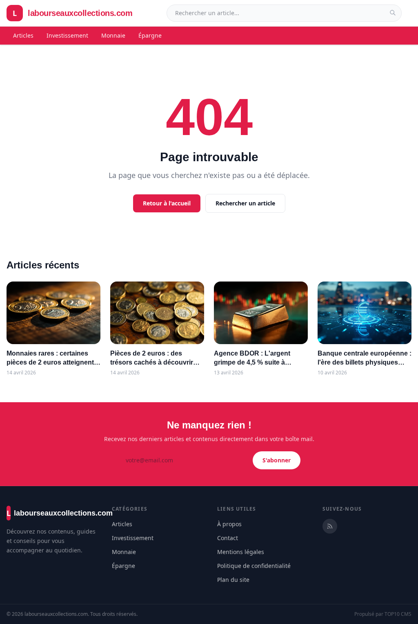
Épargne (150, 35)
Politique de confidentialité (254, 566)
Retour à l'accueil (167, 203)
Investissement (67, 35)
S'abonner (276, 460)
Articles (23, 35)
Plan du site (233, 579)
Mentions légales (240, 552)
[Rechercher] (392, 12)
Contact (227, 538)
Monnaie (113, 35)
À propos (229, 524)
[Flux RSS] (329, 526)
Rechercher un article (245, 203)
